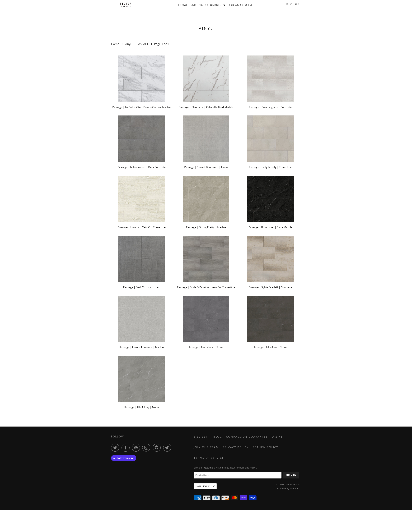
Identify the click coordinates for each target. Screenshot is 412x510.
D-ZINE (277, 436)
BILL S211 (201, 436)
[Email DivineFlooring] (168, 448)
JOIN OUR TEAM (206, 447)
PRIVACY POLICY (236, 447)
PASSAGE (143, 44)
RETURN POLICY (265, 447)
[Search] (292, 4)
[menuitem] (180, 5)
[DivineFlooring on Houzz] (157, 448)
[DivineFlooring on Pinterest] (136, 448)
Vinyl (128, 44)
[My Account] (287, 4)
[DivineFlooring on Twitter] (116, 448)
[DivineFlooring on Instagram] (147, 448)
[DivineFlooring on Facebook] (126, 448)
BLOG (217, 436)
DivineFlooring (292, 484)
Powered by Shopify (287, 488)
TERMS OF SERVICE (209, 457)
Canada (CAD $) (203, 486)
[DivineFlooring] (125, 5)
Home (115, 44)
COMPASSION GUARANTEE (247, 436)
